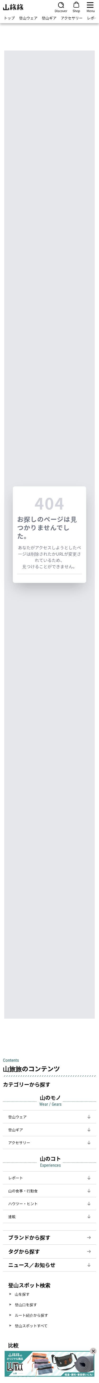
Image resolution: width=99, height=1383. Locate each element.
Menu (91, 10)
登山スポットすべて (31, 1325)
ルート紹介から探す (31, 1315)
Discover (61, 10)
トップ (9, 18)
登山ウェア (28, 18)
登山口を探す (26, 1304)
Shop (76, 10)
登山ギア (49, 18)
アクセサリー (72, 18)
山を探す (22, 1294)
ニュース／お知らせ (31, 1265)
